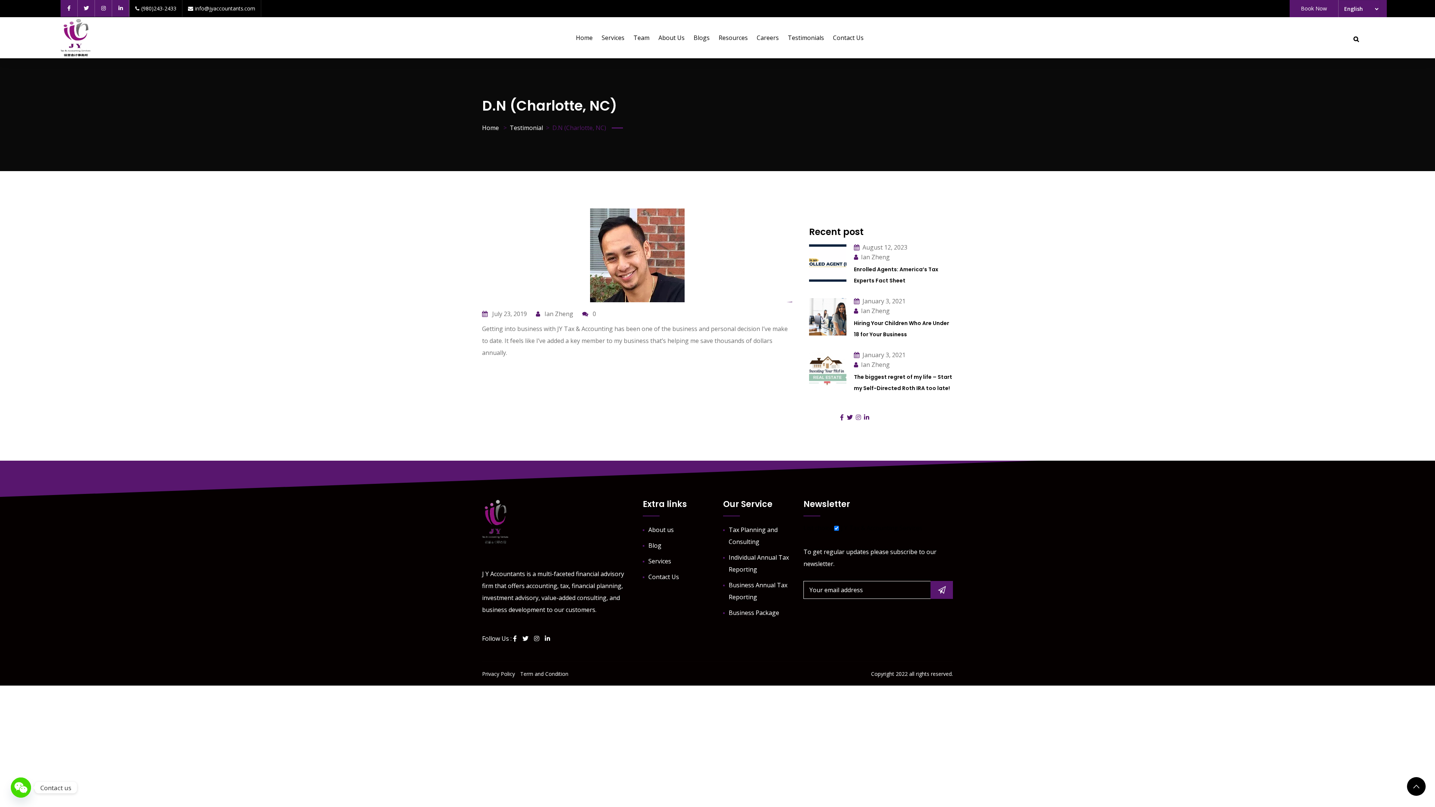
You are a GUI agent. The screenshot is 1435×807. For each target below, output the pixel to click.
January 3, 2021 (883, 301)
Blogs (702, 38)
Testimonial (526, 128)
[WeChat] (21, 787)
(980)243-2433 (158, 8)
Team (641, 38)
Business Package (754, 613)
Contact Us (848, 38)
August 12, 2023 (884, 247)
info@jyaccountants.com (225, 8)
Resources (733, 38)
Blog (654, 545)
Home (584, 38)
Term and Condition (544, 673)
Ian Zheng (558, 314)
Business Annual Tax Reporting (758, 591)
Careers (768, 38)
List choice (818, 528)
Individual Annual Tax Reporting (759, 563)
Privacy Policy (498, 673)
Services (613, 38)
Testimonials (806, 38)
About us (671, 38)
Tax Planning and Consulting (753, 536)
